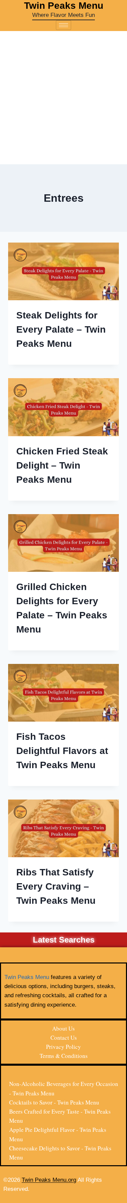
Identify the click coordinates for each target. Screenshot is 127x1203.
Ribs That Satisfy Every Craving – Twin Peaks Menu (56, 886)
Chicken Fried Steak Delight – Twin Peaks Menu (62, 465)
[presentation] (63, 271)
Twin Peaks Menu (26, 977)
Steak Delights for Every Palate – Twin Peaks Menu (61, 329)
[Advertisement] (63, 97)
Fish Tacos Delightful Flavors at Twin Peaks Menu (62, 750)
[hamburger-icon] (63, 25)
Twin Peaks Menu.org (49, 1180)
